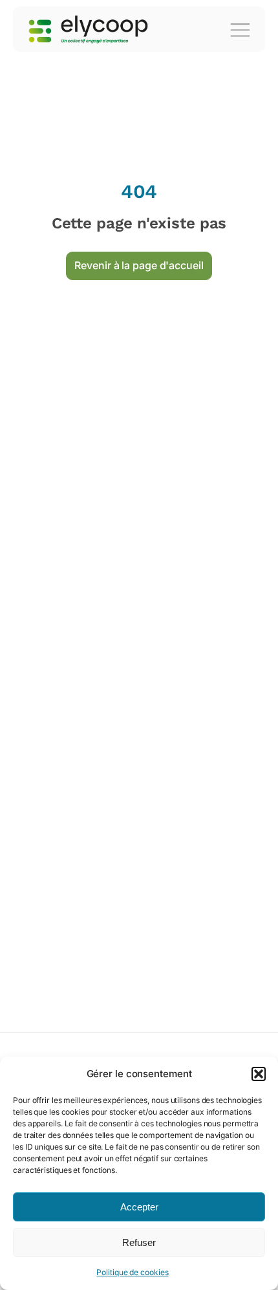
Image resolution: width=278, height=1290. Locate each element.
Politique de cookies (132, 1272)
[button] (258, 1073)
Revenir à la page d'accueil (138, 265)
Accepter (139, 1206)
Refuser (139, 1242)
